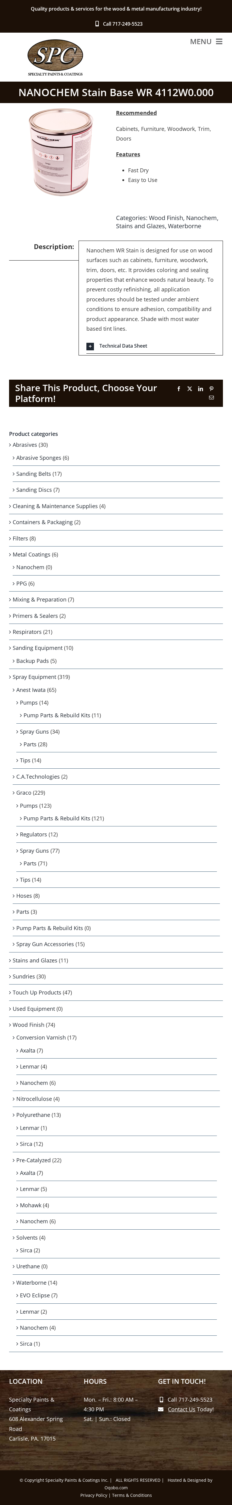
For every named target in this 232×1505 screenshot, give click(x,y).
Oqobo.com (116, 1487)
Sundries (24, 976)
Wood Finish (166, 218)
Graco (23, 792)
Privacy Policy (93, 1495)
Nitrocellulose (34, 1098)
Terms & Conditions (132, 1495)
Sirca (26, 1143)
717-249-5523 (127, 24)
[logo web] (55, 41)
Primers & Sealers (35, 615)
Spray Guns (34, 731)
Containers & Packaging (43, 522)
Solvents (27, 1237)
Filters (20, 538)
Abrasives (25, 444)
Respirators (27, 631)
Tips (25, 760)
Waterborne (184, 226)
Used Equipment (34, 1008)
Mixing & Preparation (39, 599)
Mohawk (30, 1205)
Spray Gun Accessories (45, 944)
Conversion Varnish (41, 1037)
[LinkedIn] (200, 388)
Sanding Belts (33, 473)
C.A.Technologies (38, 776)
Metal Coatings (31, 554)
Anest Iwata (31, 689)
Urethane (28, 1266)
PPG (21, 583)
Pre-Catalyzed (33, 1160)
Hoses (24, 895)
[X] (189, 388)
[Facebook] (178, 388)
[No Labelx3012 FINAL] (60, 152)
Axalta (27, 1050)
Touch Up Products (37, 992)
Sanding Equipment (38, 647)
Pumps (29, 702)
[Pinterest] (211, 388)
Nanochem (201, 218)
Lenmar (29, 1066)
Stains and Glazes (140, 226)
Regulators (33, 834)
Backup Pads (32, 660)
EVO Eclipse (35, 1295)
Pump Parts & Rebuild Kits (57, 715)
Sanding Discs (34, 489)
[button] (150, 346)
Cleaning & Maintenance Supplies (55, 506)
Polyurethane (33, 1114)
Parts (30, 744)
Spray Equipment (34, 676)
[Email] (211, 397)
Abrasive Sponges (38, 457)
